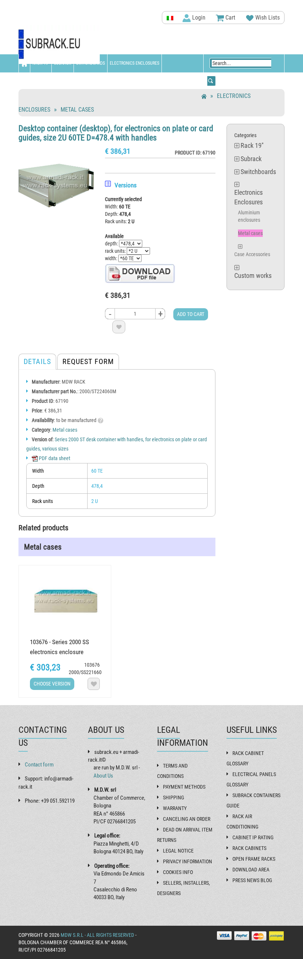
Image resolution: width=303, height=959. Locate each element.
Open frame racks (253, 859)
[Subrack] (59, 44)
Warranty (175, 808)
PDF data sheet (54, 458)
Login (198, 17)
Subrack (62, 63)
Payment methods (184, 787)
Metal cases (77, 109)
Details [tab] (37, 361)
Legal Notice (178, 851)
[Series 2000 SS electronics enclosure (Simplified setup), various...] (65, 600)
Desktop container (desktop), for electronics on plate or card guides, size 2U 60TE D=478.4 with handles (115, 132)
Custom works (35, 81)
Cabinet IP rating (252, 837)
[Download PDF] (140, 273)
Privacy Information (187, 861)
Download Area (250, 870)
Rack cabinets (249, 848)
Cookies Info (178, 872)
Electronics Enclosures (134, 63)
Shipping (173, 797)
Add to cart (190, 314)
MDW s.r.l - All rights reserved (97, 935)
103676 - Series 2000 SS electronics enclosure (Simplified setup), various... (64, 652)
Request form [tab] (88, 361)
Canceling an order (186, 819)
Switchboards (90, 63)
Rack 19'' (41, 63)
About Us (103, 775)
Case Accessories (252, 254)
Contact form (39, 764)
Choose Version (52, 684)
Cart (229, 17)
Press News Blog (252, 880)
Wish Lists (267, 17)
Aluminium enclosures (249, 216)
